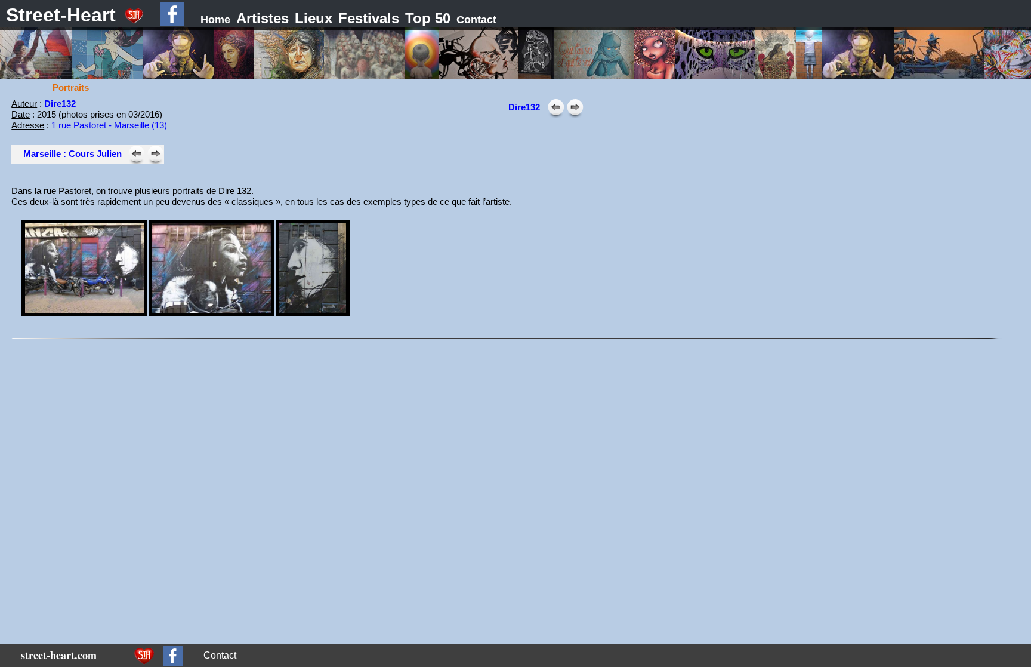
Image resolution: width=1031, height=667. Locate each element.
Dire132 (524, 107)
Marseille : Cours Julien (72, 154)
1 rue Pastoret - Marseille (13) (109, 125)
